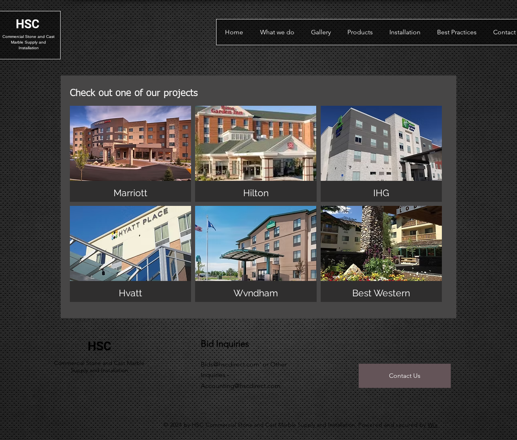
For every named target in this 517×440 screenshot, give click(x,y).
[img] (130, 154)
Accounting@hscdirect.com (240, 386)
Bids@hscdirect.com (230, 364)
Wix (432, 424)
